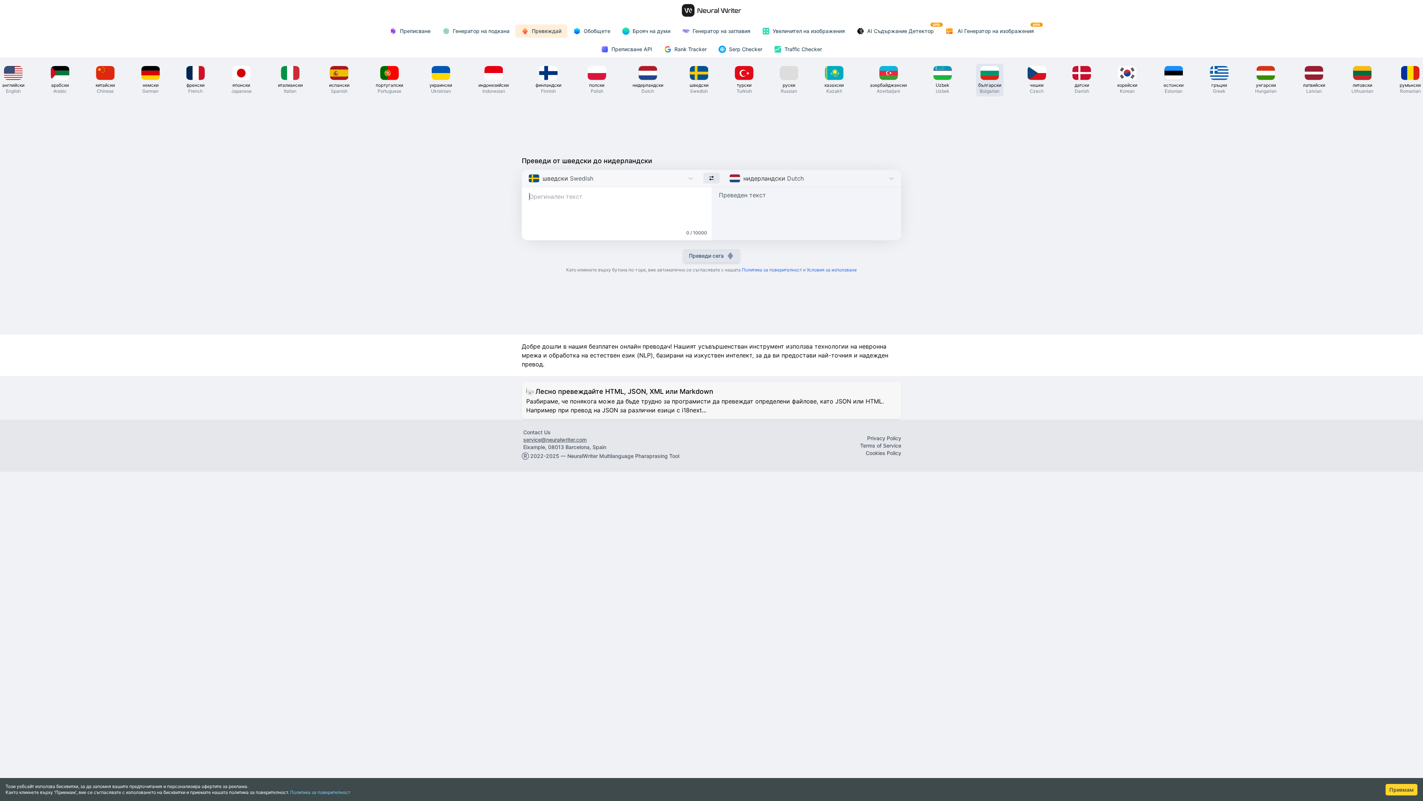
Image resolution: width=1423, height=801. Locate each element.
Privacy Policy (884, 438)
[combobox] (529, 178)
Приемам (1401, 790)
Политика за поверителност (320, 792)
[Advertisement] (711, 124)
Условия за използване (832, 270)
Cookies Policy (883, 453)
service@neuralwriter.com (555, 439)
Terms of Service (880, 445)
